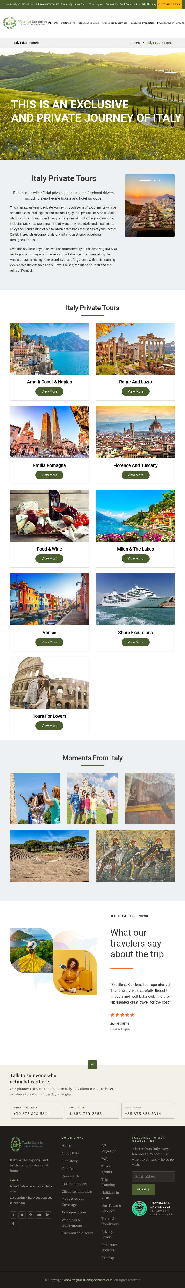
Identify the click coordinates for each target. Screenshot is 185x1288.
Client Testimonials (77, 1191)
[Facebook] (13, 1223)
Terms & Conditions (110, 1221)
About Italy (66, 4)
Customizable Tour (169, 4)
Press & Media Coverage (73, 1202)
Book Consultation (130, 4)
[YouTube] (39, 1215)
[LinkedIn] (47, 1215)
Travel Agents (96, 4)
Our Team (69, 1168)
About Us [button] (79, 4)
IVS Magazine (108, 1148)
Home (54, 22)
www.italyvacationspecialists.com (88, 1280)
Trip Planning (149, 4)
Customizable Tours (77, 1233)
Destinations (68, 22)
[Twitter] (22, 1215)
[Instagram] (13, 1215)
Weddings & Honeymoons (72, 1222)
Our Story (70, 1161)
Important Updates (109, 1247)
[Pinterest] (30, 1215)
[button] (145, 180)
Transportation (165, 22)
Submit (143, 1189)
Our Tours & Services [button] (114, 22)
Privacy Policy (107, 1234)
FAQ (104, 1158)
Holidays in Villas (89, 22)
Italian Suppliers (74, 1184)
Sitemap (107, 1258)
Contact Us (112, 4)
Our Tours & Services (111, 1208)
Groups (180, 22)
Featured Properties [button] (142, 22)
